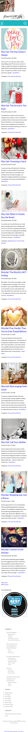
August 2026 (8, 693)
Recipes (9, 684)
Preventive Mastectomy (13, 656)
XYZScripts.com (21, 731)
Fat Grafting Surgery (12, 659)
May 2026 (8, 698)
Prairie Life (10, 637)
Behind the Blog (11, 634)
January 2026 (8, 706)
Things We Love (10, 679)
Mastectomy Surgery (12, 661)
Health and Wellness (12, 682)
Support (9, 664)
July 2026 (7, 694)
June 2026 (8, 696)
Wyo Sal (18, 76)
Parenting (10, 635)
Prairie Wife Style (11, 648)
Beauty (9, 649)
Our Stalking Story (11, 646)
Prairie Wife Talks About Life (14, 640)
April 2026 (8, 700)
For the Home (11, 652)
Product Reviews (11, 673)
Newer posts (4, 584)
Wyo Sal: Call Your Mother (13, 442)
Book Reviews (12, 241)
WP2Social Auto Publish (8, 731)
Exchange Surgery (12, 658)
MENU (1, 24)
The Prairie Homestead (12, 677)
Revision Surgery (11, 662)
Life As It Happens (11, 632)
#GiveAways (10, 670)
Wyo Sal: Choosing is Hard (13, 161)
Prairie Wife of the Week (13, 638)
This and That (12, 76)
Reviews (8, 668)
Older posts (4, 582)
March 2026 (8, 702)
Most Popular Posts (11, 644)
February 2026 (9, 704)
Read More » (16, 73)
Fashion (9, 651)
